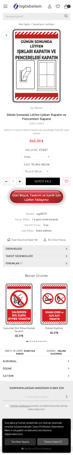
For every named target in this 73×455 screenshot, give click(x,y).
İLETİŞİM (8, 375)
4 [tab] (32, 341)
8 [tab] (40, 341)
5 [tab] (34, 341)
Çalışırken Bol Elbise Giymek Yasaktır (19, 330)
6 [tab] (36, 341)
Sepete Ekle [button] (42, 181)
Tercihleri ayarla (20, 441)
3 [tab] (30, 341)
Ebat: (36, 164)
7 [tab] (38, 341)
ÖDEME (7, 368)
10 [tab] (44, 341)
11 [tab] (45, 341)
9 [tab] (42, 341)
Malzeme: (36, 149)
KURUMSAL (10, 361)
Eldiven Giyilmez (54, 328)
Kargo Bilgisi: (22, 219)
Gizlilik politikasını (20, 405)
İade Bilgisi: (28, 230)
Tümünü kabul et (53, 441)
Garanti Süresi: (33, 224)
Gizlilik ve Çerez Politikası (37, 448)
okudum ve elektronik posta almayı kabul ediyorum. (39, 407)
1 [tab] (27, 341)
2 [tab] (29, 341)
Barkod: (30, 213)
